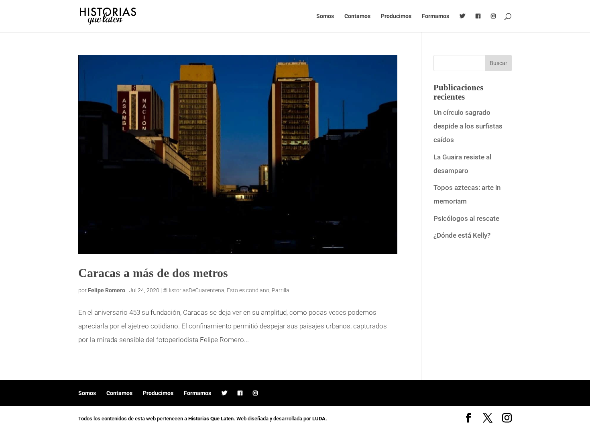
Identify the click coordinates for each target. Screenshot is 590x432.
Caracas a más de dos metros (153, 272)
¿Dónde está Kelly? (461, 235)
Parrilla (280, 290)
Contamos (357, 16)
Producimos (396, 16)
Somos (325, 16)
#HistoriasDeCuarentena (193, 290)
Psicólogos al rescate (466, 218)
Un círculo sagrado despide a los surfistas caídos (468, 126)
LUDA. (319, 419)
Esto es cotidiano (248, 290)
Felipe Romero (106, 290)
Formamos (435, 16)
